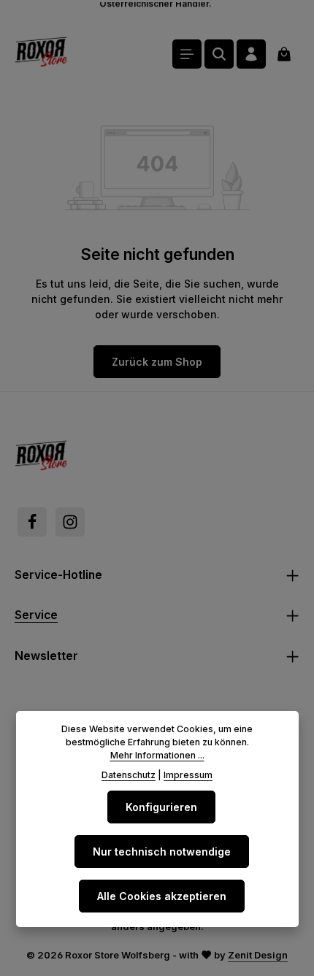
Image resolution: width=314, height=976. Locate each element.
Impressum (188, 774)
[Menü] (187, 54)
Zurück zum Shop (157, 362)
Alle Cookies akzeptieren (161, 896)
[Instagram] (70, 522)
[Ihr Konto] (251, 54)
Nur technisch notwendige (162, 851)
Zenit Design (258, 955)
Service (36, 615)
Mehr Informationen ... (157, 755)
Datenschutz (129, 774)
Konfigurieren (161, 807)
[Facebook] (32, 522)
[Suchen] (219, 54)
